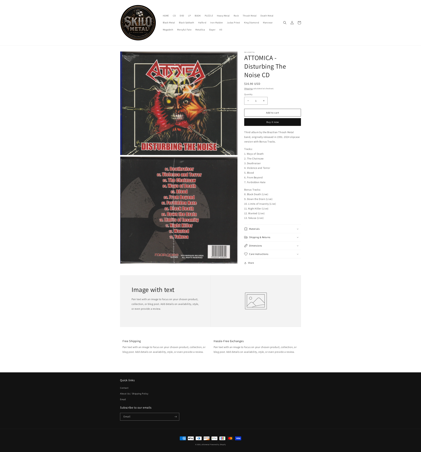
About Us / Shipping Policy (134, 393)
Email (123, 399)
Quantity (248, 94)
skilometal (205, 444)
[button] (284, 22)
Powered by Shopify (218, 444)
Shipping (248, 88)
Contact (124, 387)
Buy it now (272, 122)
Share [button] (251, 262)
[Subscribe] (175, 417)
